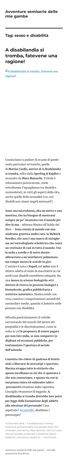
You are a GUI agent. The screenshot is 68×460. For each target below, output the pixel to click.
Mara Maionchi (38, 430)
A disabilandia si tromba (40, 423)
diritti (50, 427)
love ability (23, 430)
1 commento (49, 437)
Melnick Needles (14, 434)
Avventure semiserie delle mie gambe (25, 427)
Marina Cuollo (54, 430)
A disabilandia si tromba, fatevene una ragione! (31, 55)
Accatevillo (27, 410)
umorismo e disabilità (28, 437)
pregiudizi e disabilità (36, 434)
